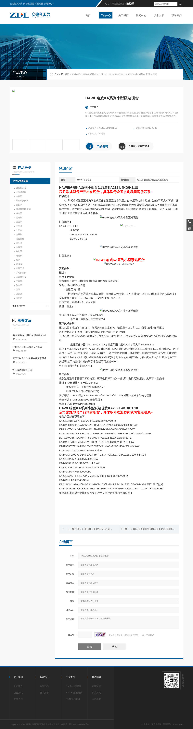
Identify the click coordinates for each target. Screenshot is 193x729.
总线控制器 (21, 188)
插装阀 (19, 247)
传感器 (19, 298)
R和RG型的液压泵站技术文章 (27, 347)
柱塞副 (19, 281)
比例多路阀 (21, 192)
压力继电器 (21, 277)
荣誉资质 (18, 699)
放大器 (19, 294)
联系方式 (96, 692)
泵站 (103, 74)
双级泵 (19, 264)
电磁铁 (19, 255)
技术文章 (159, 15)
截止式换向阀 (22, 200)
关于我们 (123, 15)
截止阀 (19, 205)
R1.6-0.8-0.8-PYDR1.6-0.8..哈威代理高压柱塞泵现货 (159, 529)
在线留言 (96, 686)
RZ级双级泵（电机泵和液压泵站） (29, 335)
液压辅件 (20, 238)
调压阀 (19, 243)
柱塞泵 (19, 196)
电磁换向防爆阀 (23, 209)
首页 (88, 15)
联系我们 (177, 15)
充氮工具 (20, 268)
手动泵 (19, 230)
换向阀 (19, 213)
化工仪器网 (156, 724)
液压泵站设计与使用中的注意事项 (29, 358)
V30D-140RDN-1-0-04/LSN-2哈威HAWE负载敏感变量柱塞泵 (106, 529)
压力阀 (19, 222)
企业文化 (18, 692)
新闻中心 (141, 15)
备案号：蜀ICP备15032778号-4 (75, 724)
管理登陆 (167, 724)
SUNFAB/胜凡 (73, 699)
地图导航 (96, 699)
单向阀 (19, 285)
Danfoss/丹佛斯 (74, 686)
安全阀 (19, 226)
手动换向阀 (21, 272)
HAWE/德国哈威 (91, 74)
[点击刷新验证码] (100, 634)
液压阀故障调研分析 (22, 370)
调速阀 (19, 217)
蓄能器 (19, 251)
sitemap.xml (178, 724)
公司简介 (18, 686)
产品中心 (106, 15)
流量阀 (19, 234)
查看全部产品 (18, 306)
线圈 (18, 289)
